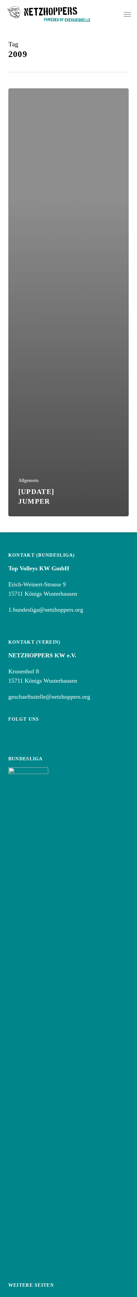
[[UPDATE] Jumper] (68, 302)
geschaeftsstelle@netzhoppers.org (49, 696)
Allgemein (28, 480)
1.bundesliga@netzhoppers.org (45, 609)
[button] (127, 14)
